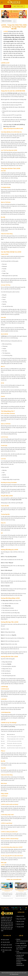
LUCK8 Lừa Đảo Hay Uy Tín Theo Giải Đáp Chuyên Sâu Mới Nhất (7, 890)
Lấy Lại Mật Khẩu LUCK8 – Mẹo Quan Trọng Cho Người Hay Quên (21, 890)
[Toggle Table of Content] (13, 21)
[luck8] (14, 2)
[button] (2, 2)
